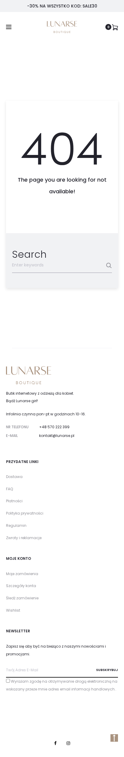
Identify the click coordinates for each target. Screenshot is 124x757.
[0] (115, 26)
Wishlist (13, 610)
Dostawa (14, 476)
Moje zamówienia (22, 573)
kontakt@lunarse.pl (56, 435)
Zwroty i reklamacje (24, 537)
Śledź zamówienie (22, 598)
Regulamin (16, 525)
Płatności (14, 500)
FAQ (9, 488)
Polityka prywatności (24, 513)
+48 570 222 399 (54, 426)
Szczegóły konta (21, 585)
